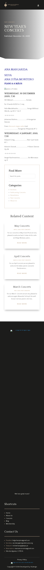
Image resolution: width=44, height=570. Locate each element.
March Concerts (22, 286)
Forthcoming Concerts (18, 192)
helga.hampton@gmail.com (21, 540)
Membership (10, 524)
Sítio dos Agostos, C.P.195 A (14, 551)
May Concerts (22, 226)
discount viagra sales (16, 126)
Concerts (9, 518)
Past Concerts (9, 22)
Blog (7, 521)
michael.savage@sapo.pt (20, 546)
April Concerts (22, 256)
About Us (13, 201)
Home (8, 513)
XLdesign (34, 567)
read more (22, 243)
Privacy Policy (22, 560)
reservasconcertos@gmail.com (24, 548)
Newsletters (14, 195)
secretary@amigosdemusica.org (23, 543)
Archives (13, 190)
